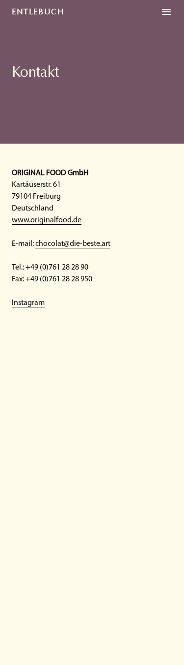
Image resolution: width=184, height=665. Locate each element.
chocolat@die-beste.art (72, 244)
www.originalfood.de (46, 220)
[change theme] (166, 12)
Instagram (28, 303)
